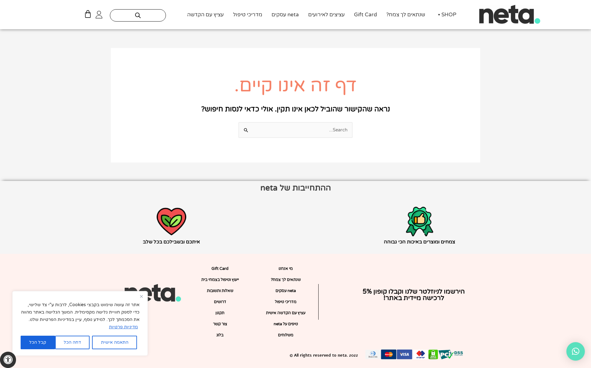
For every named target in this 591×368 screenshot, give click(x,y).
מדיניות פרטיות (123, 327)
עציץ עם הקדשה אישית (285, 312)
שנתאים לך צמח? (405, 14)
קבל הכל (37, 342)
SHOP (448, 14)
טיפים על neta (286, 324)
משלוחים (285, 335)
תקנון (219, 312)
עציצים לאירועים (326, 14)
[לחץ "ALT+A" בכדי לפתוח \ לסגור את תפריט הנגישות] (8, 360)
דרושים (220, 301)
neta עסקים (285, 14)
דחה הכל (72, 342)
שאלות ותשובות (220, 290)
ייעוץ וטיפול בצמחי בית (220, 279)
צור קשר (220, 324)
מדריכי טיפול (247, 14)
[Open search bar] (138, 15)
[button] (575, 351)
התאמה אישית (114, 342)
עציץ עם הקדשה (205, 14)
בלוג (219, 335)
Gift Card (365, 14)
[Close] (141, 296)
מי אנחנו (286, 268)
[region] (80, 323)
